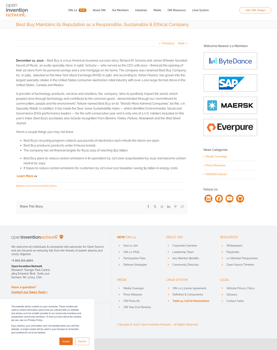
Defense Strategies (135, 264)
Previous (168, 43)
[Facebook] (219, 199)
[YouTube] (229, 199)
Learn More (25, 176)
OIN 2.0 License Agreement (189, 288)
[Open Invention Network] (17, 3)
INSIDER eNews (216, 174)
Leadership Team (183, 252)
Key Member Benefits (185, 258)
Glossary (231, 294)
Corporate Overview (184, 245)
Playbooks (232, 252)
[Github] (240, 199)
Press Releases (215, 165)
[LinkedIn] (208, 199)
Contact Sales (235, 300)
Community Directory (185, 264)
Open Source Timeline (240, 264)
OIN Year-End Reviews (137, 307)
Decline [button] (82, 341)
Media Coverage (216, 156)
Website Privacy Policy (240, 288)
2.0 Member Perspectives (242, 258)
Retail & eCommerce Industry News (36, 185)
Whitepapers (234, 245)
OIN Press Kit (131, 300)
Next (181, 43)
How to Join (130, 245)
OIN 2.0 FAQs (131, 252)
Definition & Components (188, 294)
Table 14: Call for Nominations (191, 300)
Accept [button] (66, 341)
